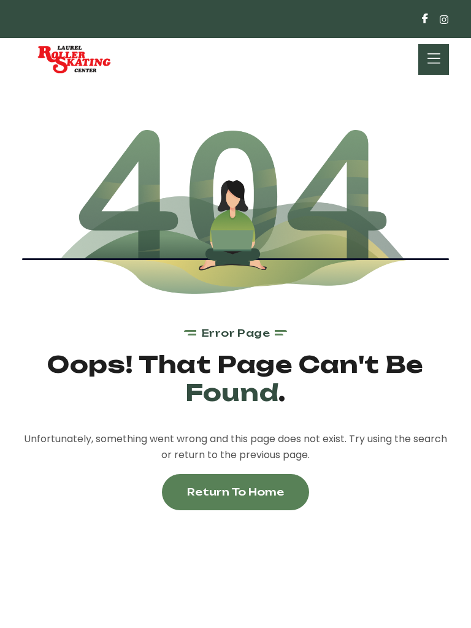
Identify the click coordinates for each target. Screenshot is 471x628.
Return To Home (235, 492)
